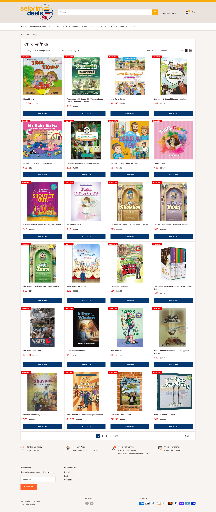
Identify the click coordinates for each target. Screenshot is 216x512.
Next (187, 436)
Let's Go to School (117, 99)
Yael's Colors (159, 163)
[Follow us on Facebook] (87, 503)
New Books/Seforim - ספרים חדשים (44, 26)
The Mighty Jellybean (119, 286)
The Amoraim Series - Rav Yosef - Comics (171, 225)
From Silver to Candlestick (165, 415)
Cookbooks (102, 26)
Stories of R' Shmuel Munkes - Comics (170, 99)
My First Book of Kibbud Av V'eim (124, 163)
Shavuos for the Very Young (34, 415)
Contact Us (69, 480)
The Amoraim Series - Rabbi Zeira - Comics (41, 286)
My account (168, 13)
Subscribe (28, 487)
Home (23, 26)
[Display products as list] (190, 50)
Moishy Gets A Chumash (77, 286)
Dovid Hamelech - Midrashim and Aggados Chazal (171, 351)
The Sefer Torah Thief (32, 350)
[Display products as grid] (186, 50)
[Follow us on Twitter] (92, 503)
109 (116, 436)
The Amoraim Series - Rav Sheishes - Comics (129, 225)
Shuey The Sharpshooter (120, 415)
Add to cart (42, 113)
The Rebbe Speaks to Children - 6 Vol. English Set (173, 287)
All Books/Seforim (70, 26)
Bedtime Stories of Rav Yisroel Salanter (83, 163)
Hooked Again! (116, 350)
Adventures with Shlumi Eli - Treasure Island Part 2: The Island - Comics (85, 100)
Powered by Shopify (27, 504)
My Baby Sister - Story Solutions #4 (37, 163)
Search (67, 472)
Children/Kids (87, 26)
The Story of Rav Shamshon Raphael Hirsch (85, 415)
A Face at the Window (76, 350)
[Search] (155, 12)
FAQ (66, 476)
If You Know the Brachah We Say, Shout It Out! (42, 225)
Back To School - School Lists (123, 26)
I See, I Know (28, 99)
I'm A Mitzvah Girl (74, 225)
